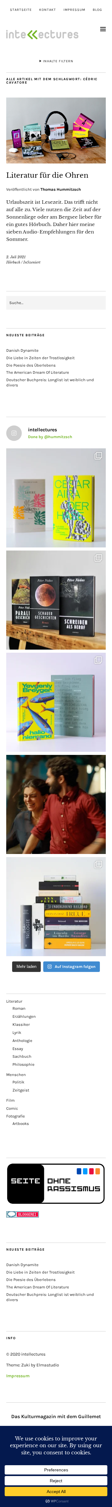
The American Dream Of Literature (37, 372)
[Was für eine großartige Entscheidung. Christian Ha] (56, 497)
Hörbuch (13, 262)
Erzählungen (24, 1016)
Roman (19, 1008)
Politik (18, 1082)
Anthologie (22, 1040)
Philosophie (23, 1064)
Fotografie (15, 1116)
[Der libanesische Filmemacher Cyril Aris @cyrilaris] (56, 804)
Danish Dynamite (22, 350)
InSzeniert (31, 262)
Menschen (16, 1074)
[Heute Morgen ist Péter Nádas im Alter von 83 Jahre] (56, 600)
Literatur (14, 1001)
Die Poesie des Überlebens (31, 365)
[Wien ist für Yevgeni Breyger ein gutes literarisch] (56, 702)
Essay (17, 1048)
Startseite (21, 10)
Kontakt (47, 10)
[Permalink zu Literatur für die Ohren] (56, 162)
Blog (97, 10)
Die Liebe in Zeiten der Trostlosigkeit (40, 357)
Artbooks (20, 1123)
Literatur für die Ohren (47, 175)
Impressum (74, 10)
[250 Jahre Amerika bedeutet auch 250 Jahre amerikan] (56, 906)
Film (10, 1100)
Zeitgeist (20, 1090)
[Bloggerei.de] (22, 1216)
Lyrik (16, 1032)
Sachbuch (21, 1056)
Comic (12, 1108)
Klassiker (21, 1024)
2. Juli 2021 (16, 257)
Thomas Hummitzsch (60, 189)
